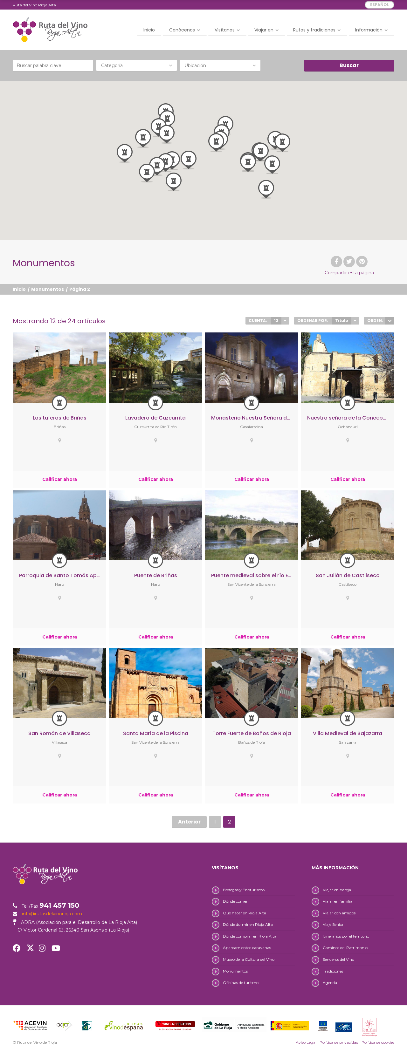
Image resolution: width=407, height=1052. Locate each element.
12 (276, 320)
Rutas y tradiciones (314, 30)
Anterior (189, 821)
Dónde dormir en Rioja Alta (248, 924)
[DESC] (389, 320)
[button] (266, 189)
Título (341, 320)
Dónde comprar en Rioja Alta (249, 936)
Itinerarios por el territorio (346, 936)
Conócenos (182, 30)
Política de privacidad (339, 1042)
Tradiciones (333, 971)
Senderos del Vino (338, 959)
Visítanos (225, 30)
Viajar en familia (337, 901)
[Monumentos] (59, 402)
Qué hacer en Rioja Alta (244, 913)
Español (379, 4)
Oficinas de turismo (241, 982)
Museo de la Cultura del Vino (248, 959)
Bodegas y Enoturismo (244, 889)
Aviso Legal (306, 1042)
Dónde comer (235, 901)
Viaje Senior (333, 924)
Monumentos (47, 289)
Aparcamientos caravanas (247, 947)
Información (369, 30)
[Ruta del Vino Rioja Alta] (50, 29)
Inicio (149, 30)
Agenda (330, 982)
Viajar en (263, 30)
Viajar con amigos (339, 913)
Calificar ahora (59, 479)
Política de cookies (378, 1042)
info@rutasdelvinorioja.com (52, 914)
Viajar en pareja (337, 889)
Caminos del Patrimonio (345, 947)
